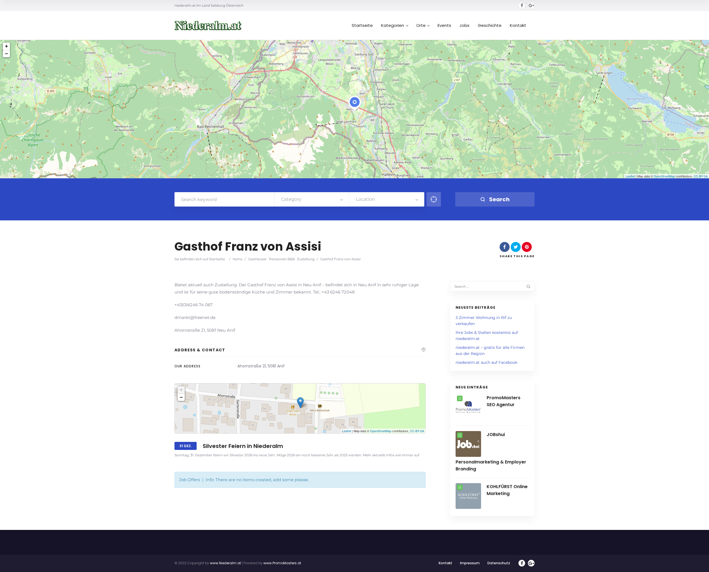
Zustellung (306, 259)
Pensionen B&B (282, 259)
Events (444, 25)
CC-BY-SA (700, 176)
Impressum (470, 563)
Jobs (464, 25)
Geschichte (490, 25)
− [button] (6, 53)
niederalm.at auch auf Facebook (486, 362)
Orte (421, 25)
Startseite (362, 25)
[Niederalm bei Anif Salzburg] (207, 25)
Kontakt (518, 25)
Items (237, 259)
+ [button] (6, 46)
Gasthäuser (257, 259)
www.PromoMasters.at (282, 563)
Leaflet (630, 176)
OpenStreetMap (664, 176)
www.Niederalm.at (225, 563)
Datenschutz (498, 563)
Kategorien (392, 25)
